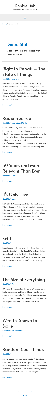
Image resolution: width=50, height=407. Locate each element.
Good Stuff (6, 79)
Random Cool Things (23, 349)
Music (14, 123)
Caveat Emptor (8, 330)
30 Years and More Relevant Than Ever (21, 168)
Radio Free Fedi (17, 118)
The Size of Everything (23, 279)
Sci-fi (7, 238)
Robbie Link (25, 5)
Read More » (7, 105)
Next (26, 395)
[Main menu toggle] (25, 17)
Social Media (22, 123)
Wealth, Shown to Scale (19, 323)
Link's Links (16, 79)
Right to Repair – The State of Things (23, 71)
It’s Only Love (15, 194)
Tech (13, 284)
